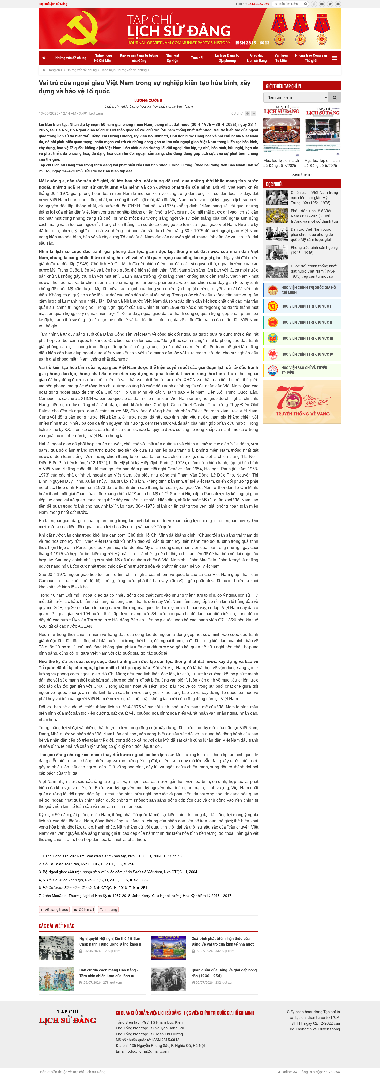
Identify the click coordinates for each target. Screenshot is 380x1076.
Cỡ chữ (237, 113)
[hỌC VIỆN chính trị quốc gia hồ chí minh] (273, 290)
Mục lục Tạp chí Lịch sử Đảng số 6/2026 (322, 163)
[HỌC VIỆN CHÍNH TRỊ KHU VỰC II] (273, 322)
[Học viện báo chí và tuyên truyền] (273, 370)
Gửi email (86, 909)
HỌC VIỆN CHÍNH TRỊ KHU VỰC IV (307, 354)
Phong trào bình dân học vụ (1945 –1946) (314, 250)
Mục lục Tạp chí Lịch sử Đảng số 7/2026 (281, 163)
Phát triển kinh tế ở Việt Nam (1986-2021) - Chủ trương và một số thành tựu (314, 216)
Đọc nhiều (275, 183)
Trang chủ (54, 70)
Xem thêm (301, 174)
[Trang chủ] (44, 58)
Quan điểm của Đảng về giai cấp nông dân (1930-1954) (224, 973)
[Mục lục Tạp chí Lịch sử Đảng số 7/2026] (281, 131)
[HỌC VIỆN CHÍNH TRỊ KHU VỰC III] (273, 338)
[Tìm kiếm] (305, 4)
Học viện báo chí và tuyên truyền (304, 370)
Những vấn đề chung (81, 70)
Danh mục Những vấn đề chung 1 (125, 70)
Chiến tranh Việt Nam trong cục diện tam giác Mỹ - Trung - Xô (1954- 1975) (314, 197)
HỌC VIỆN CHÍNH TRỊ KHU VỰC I (306, 306)
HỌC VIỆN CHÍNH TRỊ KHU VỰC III (307, 338)
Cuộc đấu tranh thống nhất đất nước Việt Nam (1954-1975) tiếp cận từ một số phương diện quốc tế (314, 271)
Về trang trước (56, 909)
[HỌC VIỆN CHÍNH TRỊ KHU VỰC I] (273, 306)
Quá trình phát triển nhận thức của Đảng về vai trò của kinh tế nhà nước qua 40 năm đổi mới (223, 941)
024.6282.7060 (258, 4)
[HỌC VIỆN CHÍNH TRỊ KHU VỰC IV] (273, 354)
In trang (110, 909)
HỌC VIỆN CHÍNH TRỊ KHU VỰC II (307, 322)
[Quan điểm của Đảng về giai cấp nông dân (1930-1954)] (168, 979)
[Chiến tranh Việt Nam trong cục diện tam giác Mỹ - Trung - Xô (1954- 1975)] (277, 197)
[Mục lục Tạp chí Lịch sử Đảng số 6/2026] (322, 131)
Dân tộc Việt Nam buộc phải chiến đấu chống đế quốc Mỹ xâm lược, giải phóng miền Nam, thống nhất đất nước (312, 234)
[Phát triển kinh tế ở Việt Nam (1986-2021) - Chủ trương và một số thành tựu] (277, 215)
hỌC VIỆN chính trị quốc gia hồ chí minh (309, 290)
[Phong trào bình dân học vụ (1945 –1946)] (277, 252)
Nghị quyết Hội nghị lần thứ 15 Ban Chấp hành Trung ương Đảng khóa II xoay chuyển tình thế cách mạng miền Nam (112, 941)
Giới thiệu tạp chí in (283, 85)
